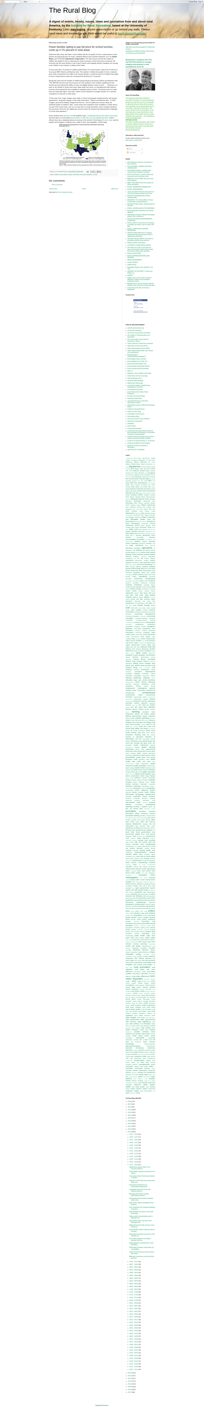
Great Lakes (135, 487)
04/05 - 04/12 (133, 1333)
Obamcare (138, 513)
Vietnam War (151, 529)
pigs (147, 906)
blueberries (129, 572)
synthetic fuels (147, 1039)
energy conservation (138, 690)
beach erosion (132, 564)
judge (145, 817)
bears (139, 564)
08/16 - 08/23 (133, 1281)
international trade (133, 802)
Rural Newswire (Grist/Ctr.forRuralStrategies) (136, 355)
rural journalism (150, 960)
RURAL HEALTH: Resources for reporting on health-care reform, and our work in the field (140, 224)
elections (152, 680)
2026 (129, 1101)
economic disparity (133, 673)
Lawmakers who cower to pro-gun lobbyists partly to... (140, 1190)
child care (151, 593)
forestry (128, 732)
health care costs (143, 761)
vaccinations (139, 1068)
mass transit (129, 842)
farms (153, 712)
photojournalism (140, 904)
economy (137, 676)
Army (153, 466)
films (139, 720)
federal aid (139, 714)
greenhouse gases (139, 755)
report (107, 57)
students (152, 1030)
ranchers (136, 944)
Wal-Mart (134, 531)
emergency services (133, 686)
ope (133, 888)
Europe (153, 479)
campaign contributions (134, 585)
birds (142, 568)
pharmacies (151, 900)
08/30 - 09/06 (133, 1275)
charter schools (143, 591)
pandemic (138, 892)
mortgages (152, 860)
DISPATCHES (131, 265)
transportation (139, 1060)
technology (130, 1044)
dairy (149, 645)
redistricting (136, 950)
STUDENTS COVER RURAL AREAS (139, 245)
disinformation (145, 657)
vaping (153, 1068)
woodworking (151, 1088)
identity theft (129, 788)
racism (144, 942)
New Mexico (144, 509)
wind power (140, 1087)
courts (147, 636)
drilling (135, 663)
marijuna (153, 838)
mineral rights (130, 858)
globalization (130, 749)
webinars (134, 1080)
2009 (129, 1387)
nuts (133, 882)
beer (154, 564)
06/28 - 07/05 (133, 1300)
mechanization (130, 846)
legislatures (129, 828)
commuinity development (141, 612)
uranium (136, 1066)
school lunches (150, 985)
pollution (152, 913)
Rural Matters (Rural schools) (136, 359)
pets (145, 900)
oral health (134, 890)
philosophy (152, 902)
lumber (143, 834)
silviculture (152, 1003)
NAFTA (128, 505)
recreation (152, 948)
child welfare (150, 595)
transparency (151, 1058)
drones (141, 663)
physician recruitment (132, 906)
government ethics (132, 751)
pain (127, 892)
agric (146, 545)
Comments (132, 152)
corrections (138, 632)
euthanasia (129, 701)
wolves (128, 1088)
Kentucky (134, 495)
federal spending (142, 718)
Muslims (152, 503)
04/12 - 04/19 (133, 1330)
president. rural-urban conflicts (142, 925)
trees (147, 1062)
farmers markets (138, 709)
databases (144, 647)
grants (139, 753)
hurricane (135, 784)
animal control (145, 552)
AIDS (150, 460)
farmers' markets (150, 709)
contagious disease (140, 626)
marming (134, 840)
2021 (129, 1115)
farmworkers (130, 714)
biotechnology (135, 568)
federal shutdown (131, 718)
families (152, 705)
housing (129, 782)
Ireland (140, 493)
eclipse (153, 669)
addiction (137, 541)
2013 (129, 1376)
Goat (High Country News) (135, 414)
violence (128, 1072)
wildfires (152, 1085)
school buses (143, 983)
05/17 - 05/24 (133, 1317)
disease (128, 657)
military (135, 854)
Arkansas (149, 466)
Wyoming (138, 535)
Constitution (136, 475)
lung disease (150, 834)
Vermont (144, 529)
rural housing (137, 964)
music (135, 864)
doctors (128, 661)
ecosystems (145, 676)
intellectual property (133, 800)
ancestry (138, 552)
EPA (127, 479)
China (147, 471)
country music (130, 634)
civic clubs (146, 601)
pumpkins (151, 939)
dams (131, 647)
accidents (152, 537)
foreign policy (150, 730)
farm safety (138, 707)
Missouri (140, 503)
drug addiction (135, 665)
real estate (136, 946)
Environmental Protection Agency (140, 479)
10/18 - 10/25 (133, 1162)
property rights (150, 931)
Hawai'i (153, 487)
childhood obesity (137, 597)
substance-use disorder (133, 1034)
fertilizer (128, 720)
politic (145, 911)
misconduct (129, 860)
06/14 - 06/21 (133, 1306)
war (127, 1077)
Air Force (152, 462)
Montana (146, 503)
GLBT (153, 485)
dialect (153, 651)
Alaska (133, 464)
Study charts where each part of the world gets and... (140, 1221)
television (129, 1050)
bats (127, 564)
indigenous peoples (148, 790)
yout (154, 1091)
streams (137, 1028)
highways (148, 774)
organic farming (143, 890)
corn (153, 628)
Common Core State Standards (135, 473)
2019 (129, 1121)
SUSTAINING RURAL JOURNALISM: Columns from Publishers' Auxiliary (139, 171)
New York (152, 509)
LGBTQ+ (140, 495)
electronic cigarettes (132, 684)
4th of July (137, 458)
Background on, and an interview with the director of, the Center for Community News (141, 284)
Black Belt (143, 468)
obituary (139, 884)
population (138, 915)
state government (132, 1019)
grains (127, 753)
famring (128, 707)
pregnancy (151, 919)
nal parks (142, 864)
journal (153, 808)
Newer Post (53, 189)
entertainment (150, 690)
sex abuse (131, 997)
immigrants (136, 788)
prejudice (128, 921)
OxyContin (137, 515)
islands (150, 806)
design (135, 651)
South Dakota (135, 527)
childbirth (129, 597)
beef (142, 564)
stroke (153, 1028)
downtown (152, 661)
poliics (132, 911)
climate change (144, 605)
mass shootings (149, 840)
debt (153, 647)
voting (141, 1074)
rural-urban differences (140, 976)
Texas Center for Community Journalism (140, 343)
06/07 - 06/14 (133, 1308)
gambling (134, 741)
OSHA (153, 511)
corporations (130, 632)
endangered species (146, 688)
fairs (148, 705)
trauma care (135, 1062)
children (56, 174)
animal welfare (149, 554)
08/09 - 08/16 (133, 1284)
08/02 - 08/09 (133, 1286)
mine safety (150, 856)
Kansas (128, 495)
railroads (128, 944)
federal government (133, 716)
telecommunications (133, 1046)
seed (132, 991)
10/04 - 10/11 (133, 1261)
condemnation (129, 622)
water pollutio (147, 1076)
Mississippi (137, 501)
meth (153, 850)
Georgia (128, 487)
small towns (130, 1007)
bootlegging (129, 574)
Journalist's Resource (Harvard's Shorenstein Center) (137, 401)
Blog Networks (138, 300)
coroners (137, 630)
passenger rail (146, 894)
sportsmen (147, 1015)
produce (133, 929)
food (61, 174)
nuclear (128, 879)
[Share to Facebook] (98, 171)
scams (144, 981)
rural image (147, 964)
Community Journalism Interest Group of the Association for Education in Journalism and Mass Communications (141, 432)
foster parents (150, 732)
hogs (147, 776)
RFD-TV (130, 371)
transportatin (129, 1060)
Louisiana (152, 495)
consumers (129, 626)
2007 (129, 1392)
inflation (152, 792)
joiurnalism (147, 808)
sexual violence (137, 1001)
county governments (132, 636)
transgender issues (140, 1058)
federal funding (149, 714)
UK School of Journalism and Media (138, 333)
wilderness (137, 1085)
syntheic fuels (138, 1039)
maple (127, 838)
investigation (138, 804)
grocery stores (150, 755)
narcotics (129, 867)
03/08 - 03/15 (133, 1344)
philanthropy (141, 902)
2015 (129, 1132)
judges (149, 817)
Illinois (127, 491)
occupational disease (149, 884)
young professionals (146, 1091)
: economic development (137, 460)
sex (127, 997)
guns (143, 757)
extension (144, 703)
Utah (140, 529)
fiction (133, 720)
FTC (154, 481)
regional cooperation (131, 952)
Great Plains (144, 487)
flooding (137, 724)
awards (128, 562)
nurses (142, 880)
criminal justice (150, 639)
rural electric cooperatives (134, 962)
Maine (127, 497)
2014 (129, 1373)
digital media (141, 653)
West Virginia (130, 533)
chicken (136, 593)
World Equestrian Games (148, 533)
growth (138, 757)
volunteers (129, 1074)
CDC (127, 470)
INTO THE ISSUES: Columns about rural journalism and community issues (140, 175)
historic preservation (132, 776)
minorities (152, 858)
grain (153, 751)
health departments (142, 763)
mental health (145, 850)
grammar (133, 753)
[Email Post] (87, 171)
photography (130, 904)
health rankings (130, 768)
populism (144, 915)
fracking (138, 735)
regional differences (143, 952)
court (142, 636)
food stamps (144, 728)
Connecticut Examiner (134, 428)
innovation (128, 796)
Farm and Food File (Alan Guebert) (138, 419)
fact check (142, 705)
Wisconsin (138, 533)
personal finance (141, 898)
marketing (128, 840)
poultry (146, 917)
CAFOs (153, 469)
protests (136, 933)
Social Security (145, 525)
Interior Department (149, 491)
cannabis (139, 587)
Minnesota (129, 501)
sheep (140, 1003)
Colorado (152, 470)
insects (144, 796)
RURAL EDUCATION (134, 253)
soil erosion (133, 1011)
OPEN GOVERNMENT (134, 260)
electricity (151, 682)
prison (147, 927)
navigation (133, 871)
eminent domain (149, 686)
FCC (142, 481)
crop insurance (150, 641)
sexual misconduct (143, 999)
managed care (141, 836)
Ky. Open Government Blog (136, 396)
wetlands (144, 1083)
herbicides (151, 770)
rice (154, 958)
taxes (145, 1042)
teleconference (151, 1046)
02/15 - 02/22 (133, 1353)
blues (148, 572)
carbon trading (146, 587)
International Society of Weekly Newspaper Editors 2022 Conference (141, 215)
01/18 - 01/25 (133, 1364)
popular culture (130, 915)
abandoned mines (148, 535)
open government (142, 888)
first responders (138, 722)
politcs (141, 911)
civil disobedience (139, 603)
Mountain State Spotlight (135, 380)
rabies (136, 942)
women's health (141, 1089)
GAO (149, 485)
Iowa (133, 493)
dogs (133, 661)
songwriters (142, 1013)
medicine (129, 850)
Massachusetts (150, 497)
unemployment (144, 1064)
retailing (141, 958)
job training (134, 809)
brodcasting (129, 581)
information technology (135, 794)
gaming (140, 741)
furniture (128, 741)
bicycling (132, 566)
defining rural (130, 649)
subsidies (137, 1032)
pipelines (152, 906)
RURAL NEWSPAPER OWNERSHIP (139, 187)
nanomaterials (151, 864)
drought (148, 663)
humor (147, 782)
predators (144, 919)
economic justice (148, 673)
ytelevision (132, 1093)
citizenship (137, 601)
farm (132, 707)
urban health (144, 1066)
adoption (144, 541)
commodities (130, 612)
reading (128, 946)
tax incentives (136, 1042)
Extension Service (131, 481)
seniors (135, 993)
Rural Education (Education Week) (138, 366)
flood (153, 722)
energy (128, 690)
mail (134, 836)
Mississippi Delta (149, 501)
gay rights (143, 743)
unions (153, 1064)
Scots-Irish (145, 523)
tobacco (141, 1052)
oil (144, 886)
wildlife (128, 1087)
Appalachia (134, 466)
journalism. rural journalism (147, 815)
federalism (152, 718)
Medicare (141, 499)
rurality (128, 981)
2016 (129, 1129)
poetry (153, 908)
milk (141, 856)
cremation (137, 639)
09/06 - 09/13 (133, 1272)
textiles (153, 1050)
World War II (130, 535)
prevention (137, 927)
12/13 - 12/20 (133, 1140)
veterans (135, 1070)
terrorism (141, 1050)
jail (154, 806)
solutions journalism (132, 1013)
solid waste (151, 1011)
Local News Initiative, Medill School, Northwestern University (138, 386)
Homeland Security (143, 489)
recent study (108, 120)
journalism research (148, 813)
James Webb (146, 493)
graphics (144, 753)
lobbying (149, 830)
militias (138, 856)
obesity (70, 174)
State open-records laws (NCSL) (137, 346)
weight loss (147, 1080)
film (136, 720)
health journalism (140, 766)
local (154, 830)
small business (136, 1005)
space (136, 1015)
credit (133, 639)
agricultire (152, 545)
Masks (143, 497)
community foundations (132, 616)
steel (141, 1023)
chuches (153, 597)
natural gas (151, 869)
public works (129, 939)
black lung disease (145, 570)
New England (147, 507)
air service (146, 550)
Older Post (114, 189)
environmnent (151, 697)
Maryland (138, 497)
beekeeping (148, 564)
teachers (152, 1042)
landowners (137, 824)
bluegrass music (139, 572)
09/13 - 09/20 (133, 1270)
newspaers (152, 873)
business (152, 581)
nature (128, 871)
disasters (142, 655)
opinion (152, 888)
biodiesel (145, 566)
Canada (142, 471)
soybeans (129, 1015)
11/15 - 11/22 (133, 1151)
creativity (128, 639)
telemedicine (140, 1048)
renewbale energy (149, 954)
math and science (140, 842)
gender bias (151, 743)
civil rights (149, 603)
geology (137, 747)
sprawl (153, 1015)
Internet (128, 493)
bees (127, 566)
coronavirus (129, 630)
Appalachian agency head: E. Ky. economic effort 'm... (139, 1168)
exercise (144, 701)
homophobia (151, 778)
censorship (152, 589)
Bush (148, 468)
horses (128, 780)
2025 (129, 1104)
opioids (128, 890)
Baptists (137, 468)
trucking (153, 1062)
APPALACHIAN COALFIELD (136, 243)
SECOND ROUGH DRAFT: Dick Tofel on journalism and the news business (140, 239)
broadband (143, 576)
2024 (129, 1107)
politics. (128, 913)
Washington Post (150, 531)
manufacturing (150, 836)
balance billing (138, 562)
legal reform (151, 826)
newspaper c (130, 875)
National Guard (135, 505)
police (128, 911)
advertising (134, 543)
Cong (145, 473)
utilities (151, 1066)
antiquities (143, 556)
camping (128, 587)
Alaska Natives (140, 464)
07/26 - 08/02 (133, 1289)
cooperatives (146, 628)
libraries (138, 828)
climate (135, 605)
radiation (149, 942)
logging (137, 834)
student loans (144, 1029)
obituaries (133, 884)
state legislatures (144, 1022)
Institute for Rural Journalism (91, 25)
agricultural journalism (133, 548)
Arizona (143, 466)
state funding (141, 1017)
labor (153, 820)
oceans (135, 886)
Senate (137, 525)
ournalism (151, 890)
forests (133, 732)
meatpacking (150, 844)
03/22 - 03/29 (133, 1339)
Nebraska (133, 507)
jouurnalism (140, 817)
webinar (128, 1081)
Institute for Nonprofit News (136, 409)
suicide (147, 1034)
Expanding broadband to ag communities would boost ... (139, 1185)
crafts (153, 636)
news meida (144, 873)
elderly (140, 680)
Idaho (153, 489)
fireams (146, 720)
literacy (153, 828)
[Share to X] (96, 171)
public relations (139, 938)
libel (135, 828)
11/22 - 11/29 (133, 1148)
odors (140, 886)
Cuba (129, 477)
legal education (140, 826)
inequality (140, 792)
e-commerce (147, 667)
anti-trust (128, 556)
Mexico (147, 499)
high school (138, 772)
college (133, 610)
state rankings (134, 1024)
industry (134, 792)
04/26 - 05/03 (133, 1325)
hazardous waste (131, 759)
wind (133, 1087)
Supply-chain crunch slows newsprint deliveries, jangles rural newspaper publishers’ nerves (139, 279)
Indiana (135, 491)
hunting (128, 784)
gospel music (140, 749)
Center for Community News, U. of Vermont (141, 441)
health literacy (151, 765)
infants (147, 792)
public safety (150, 938)
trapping (148, 1060)
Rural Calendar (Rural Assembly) (138, 368)
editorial (153, 676)
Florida (128, 485)
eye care (135, 705)
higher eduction (130, 774)
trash (153, 1060)
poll (131, 913)
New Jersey (136, 509)
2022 (129, 1112)
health (153, 759)
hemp (135, 770)
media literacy (146, 846)
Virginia (128, 531)
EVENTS (130, 275)
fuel (140, 739)
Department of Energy (148, 477)
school (153, 981)
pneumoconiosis (130, 908)
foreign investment (139, 730)
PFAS (142, 515)
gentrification (129, 747)
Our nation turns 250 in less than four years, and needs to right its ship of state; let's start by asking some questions (140, 249)
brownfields (136, 581)
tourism (134, 1054)
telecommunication (149, 1044)
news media (135, 873)
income (137, 790)
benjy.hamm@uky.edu (132, 33)
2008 (129, 1389)
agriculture (147, 548)
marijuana (145, 838)
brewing (128, 576)
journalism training (132, 815)
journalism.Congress (131, 817)
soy (154, 1013)
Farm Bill (129, 483)
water (140, 1077)
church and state (137, 599)
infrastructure (150, 794)
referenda (145, 950)
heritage (128, 772)
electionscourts (130, 682)
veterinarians (143, 1070)
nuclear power (135, 880)
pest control (151, 898)
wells (139, 1082)
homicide (144, 778)
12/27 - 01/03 (133, 1134)
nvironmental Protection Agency (145, 882)
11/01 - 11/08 (133, 1156)
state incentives (131, 1022)
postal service (131, 917)
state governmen (150, 1017)
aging (131, 545)
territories (135, 1050)
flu (151, 724)
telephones (151, 1048)
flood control (130, 724)
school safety (130, 987)
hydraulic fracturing (133, 786)
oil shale (148, 886)
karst (138, 820)
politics (151, 911)
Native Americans (148, 505)
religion (152, 952)
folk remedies (134, 726)
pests (135, 900)
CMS (130, 470)
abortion (128, 537)
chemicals (129, 593)
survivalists (129, 1038)
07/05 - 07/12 (133, 1297)
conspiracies (140, 624)
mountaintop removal (146, 862)
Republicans (151, 521)
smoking (138, 1007)
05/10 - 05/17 (133, 1320)
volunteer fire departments (146, 1072)
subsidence (129, 1031)
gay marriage (134, 743)
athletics (152, 558)
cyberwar (143, 645)
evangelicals (136, 701)
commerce (151, 610)
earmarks (136, 669)
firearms (152, 720)
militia (134, 856)
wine (147, 1087)
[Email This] (91, 171)
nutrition (65, 174)
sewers (153, 995)
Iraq (137, 493)
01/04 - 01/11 (133, 1369)
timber (136, 1052)
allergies (133, 552)
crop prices (129, 643)
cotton (153, 632)
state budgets (131, 1017)
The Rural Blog (72, 10)
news (139, 871)
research (152, 956)
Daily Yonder (131, 426)
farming (136, 711)
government (150, 749)
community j (143, 616)
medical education (136, 848)
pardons (128, 894)
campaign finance (149, 585)
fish (145, 722)
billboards (138, 566)
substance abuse (148, 1032)
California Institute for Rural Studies (138, 443)
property (152, 929)
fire (143, 720)
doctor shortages (148, 659)
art (138, 558)
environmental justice (140, 697)
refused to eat (68, 116)
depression (129, 651)
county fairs (138, 634)
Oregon (153, 513)
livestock (139, 830)
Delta (132, 477)
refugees (152, 950)
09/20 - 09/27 (133, 1267)
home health (129, 778)
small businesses (148, 1005)
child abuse (143, 593)
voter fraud (135, 1074)
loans (144, 830)
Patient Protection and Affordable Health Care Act (140, 518)
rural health (76, 174)
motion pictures (131, 862)
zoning (138, 1093)
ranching (143, 944)
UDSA (153, 527)
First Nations (151, 483)
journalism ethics (132, 813)
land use (144, 822)
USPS (136, 529)
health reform (140, 768)
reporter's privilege (142, 956)
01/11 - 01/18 (133, 1366)
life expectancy (146, 828)
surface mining (149, 1036)
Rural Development (133, 523)
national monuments (149, 866)
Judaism (153, 493)
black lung (134, 570)
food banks (147, 726)
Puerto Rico (143, 521)
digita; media (130, 653)
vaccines (147, 1068)
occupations (129, 886)
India (131, 491)
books (153, 572)
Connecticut (129, 475)
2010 (129, 1384)
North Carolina (131, 511)
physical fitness (150, 904)
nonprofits (152, 878)
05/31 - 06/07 (133, 1311)
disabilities (129, 655)
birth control (147, 568)
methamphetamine (141, 852)
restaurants (129, 958)
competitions (129, 620)
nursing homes (150, 880)
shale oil (134, 1003)
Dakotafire (130, 423)
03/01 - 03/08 (133, 1347)
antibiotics (136, 556)
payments (152, 896)
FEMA (150, 481)
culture (128, 645)
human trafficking (138, 782)
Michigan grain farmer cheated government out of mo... (139, 1194)
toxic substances (136, 1056)
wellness (135, 1082)
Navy (127, 507)
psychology (145, 933)
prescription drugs (148, 923)
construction (151, 624)
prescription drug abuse (133, 923)
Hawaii (127, 489)
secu (154, 989)
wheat (150, 1083)
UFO (127, 529)
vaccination (129, 1068)
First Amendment (140, 483)
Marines (132, 497)
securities (128, 991)
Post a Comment (57, 185)
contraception (137, 628)
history (142, 776)
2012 (129, 1378)
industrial (128, 792)
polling (142, 913)
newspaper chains (147, 875)
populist (150, 915)
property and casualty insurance (135, 931)
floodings (143, 724)
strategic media (130, 1028)
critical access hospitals (133, 641)
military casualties (144, 854)
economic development (145, 671)
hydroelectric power (148, 786)
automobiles (130, 560)
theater (128, 1052)
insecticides (137, 796)
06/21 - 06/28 (133, 1303)
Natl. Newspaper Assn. (134, 378)
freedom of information (134, 737)
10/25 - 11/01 (133, 1159)
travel (142, 1062)
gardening (145, 741)
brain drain (152, 574)
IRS (150, 489)
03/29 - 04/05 (133, 1336)
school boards (131, 983)
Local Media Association (135, 389)
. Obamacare (129, 458)
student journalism (132, 1030)
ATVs (153, 460)
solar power (142, 1011)
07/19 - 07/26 (133, 1292)
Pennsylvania (130, 521)
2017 (129, 1126)
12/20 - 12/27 (133, 1137)
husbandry (152, 784)
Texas (149, 527)
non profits (143, 877)
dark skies (137, 647)
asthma (147, 558)
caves (127, 589)
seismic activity (139, 991)
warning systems (133, 1076)
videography (151, 1070)
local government (143, 832)
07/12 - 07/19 (133, 1295)
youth (127, 1093)
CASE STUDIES (132, 262)
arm (135, 558)
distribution (129, 659)
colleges (138, 610)
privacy (128, 929)
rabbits (132, 942)
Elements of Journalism (134, 421)
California (136, 471)
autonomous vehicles (141, 560)
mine (144, 856)
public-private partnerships (140, 939)
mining (146, 858)
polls (146, 913)
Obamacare (130, 513)
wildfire (145, 1085)
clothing (153, 605)
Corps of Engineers (145, 475)
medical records (150, 848)
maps (139, 838)
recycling (128, 950)
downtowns (129, 663)
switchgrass (129, 1039)
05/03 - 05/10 (133, 1322)
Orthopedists (129, 515)
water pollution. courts (141, 1078)
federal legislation (149, 716)
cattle (153, 587)
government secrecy (144, 751)
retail (135, 958)
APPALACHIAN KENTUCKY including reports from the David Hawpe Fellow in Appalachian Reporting (140, 234)
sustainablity (151, 1038)
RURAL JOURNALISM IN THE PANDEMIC (141, 208)
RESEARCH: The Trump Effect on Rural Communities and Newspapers (140, 200)
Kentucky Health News (134, 398)
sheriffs (145, 1003)
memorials (136, 850)
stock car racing (130, 1025)
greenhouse (129, 755)
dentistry (152, 649)
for (149, 728)
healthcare (149, 768)
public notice (130, 938)
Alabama (128, 464)
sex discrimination (141, 997)
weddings (140, 1080)
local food (130, 832)
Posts (130, 149)
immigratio (143, 788)
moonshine (145, 860)
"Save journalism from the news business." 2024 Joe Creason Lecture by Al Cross (141, 192)
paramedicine (151, 892)
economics (129, 676)
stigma (153, 1023)
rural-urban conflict (139, 971)
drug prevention (146, 665)
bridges (134, 576)
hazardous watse (144, 759)
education (129, 680)
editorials (146, 678)
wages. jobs (152, 1074)
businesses (144, 583)
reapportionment (146, 946)
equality (145, 699)
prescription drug (148, 921)
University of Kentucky (134, 330)
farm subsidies (149, 707)
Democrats (138, 477)
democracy (145, 649)
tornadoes (128, 1054)
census (128, 591)
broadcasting (150, 579)
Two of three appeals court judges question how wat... (140, 1239)
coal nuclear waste (144, 608)
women (133, 1089)
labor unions (130, 822)
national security (140, 869)
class (130, 605)
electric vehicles (141, 682)
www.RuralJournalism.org (135, 328)
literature (128, 830)
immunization (129, 790)
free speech (151, 735)
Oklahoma (147, 513)
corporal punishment (148, 630)
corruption (146, 632)
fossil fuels (141, 732)
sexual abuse (131, 999)
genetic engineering (141, 745)
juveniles (134, 820)
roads (132, 960)
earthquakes (145, 669)
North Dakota (144, 511)
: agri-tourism (145, 458)
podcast (143, 908)
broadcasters (138, 579)
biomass (128, 568)
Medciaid (128, 499)
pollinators (136, 913)
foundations (129, 735)
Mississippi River (131, 503)
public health (139, 935)
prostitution (129, 933)
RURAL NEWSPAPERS (135, 189)
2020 (129, 1118)
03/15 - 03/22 (133, 1342)
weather (152, 1079)
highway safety (140, 774)
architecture (129, 558)
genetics (152, 745)
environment (148, 692)
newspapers (132, 877)
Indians (139, 491)
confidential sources (139, 622)
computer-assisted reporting (145, 620)
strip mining (145, 1028)
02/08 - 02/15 (133, 1355)
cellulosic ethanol (135, 589)
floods (148, 724)
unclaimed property (131, 1064)
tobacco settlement (149, 1052)
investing (136, 807)
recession (135, 948)
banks (153, 562)
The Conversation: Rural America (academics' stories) (138, 340)
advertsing (142, 543)
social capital (146, 1007)
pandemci (131, 892)
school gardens (139, 985)
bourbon (145, 574)
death (150, 647)
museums (128, 864)
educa (153, 678)
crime (143, 639)
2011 (129, 1381)
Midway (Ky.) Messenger (135, 383)
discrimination (150, 655)
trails (131, 1058)
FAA (138, 481)
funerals (153, 739)
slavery (128, 1005)
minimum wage (138, 858)
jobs (141, 809)
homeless (137, 778)
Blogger (105, 1405)
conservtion (129, 624)
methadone (129, 852)
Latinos (146, 495)
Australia (128, 468)
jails (127, 809)
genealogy (129, 745)
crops (136, 643)
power (128, 919)
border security (138, 574)
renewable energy (133, 954)
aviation (152, 560)
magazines (129, 836)
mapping (133, 838)
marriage (140, 840)
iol (140, 806)
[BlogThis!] (93, 171)
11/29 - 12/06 (133, 1145)
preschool (136, 921)
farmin (127, 712)
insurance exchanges (133, 798)
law (150, 824)
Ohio (142, 513)
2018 (129, 1123)
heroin (133, 772)
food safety (135, 728)
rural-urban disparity (149, 979)
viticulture (134, 1072)
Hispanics (133, 489)
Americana (149, 464)
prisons (152, 927)
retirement (148, 958)
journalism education (147, 811)
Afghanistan (129, 462)
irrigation (144, 807)
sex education (151, 997)
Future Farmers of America (138, 485)
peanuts (128, 898)
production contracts (143, 929)
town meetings (142, 1054)
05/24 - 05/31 (133, 1314)
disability (135, 655)
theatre (132, 1052)
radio (153, 942)
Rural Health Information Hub (136, 364)
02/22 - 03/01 (133, 1350)
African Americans (140, 462)
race (140, 942)
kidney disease (146, 820)
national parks (130, 869)
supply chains (137, 1036)
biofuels (152, 566)
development (141, 651)
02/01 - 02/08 (133, 1358)
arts (142, 558)
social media (135, 1009)
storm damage (144, 1025)
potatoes (140, 917)
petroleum (141, 900)
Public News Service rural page (137, 376)
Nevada (139, 507)
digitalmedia (152, 653)
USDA (131, 529)
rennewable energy (131, 956)
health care (130, 761)
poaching (137, 908)
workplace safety (132, 1091)
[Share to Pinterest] (100, 171)
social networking (146, 1009)
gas (150, 741)
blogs (153, 570)
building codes (143, 581)
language (145, 824)
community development (144, 614)
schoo (148, 981)
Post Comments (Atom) (65, 192)
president (129, 925)
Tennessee (143, 527)
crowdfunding (142, 643)
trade (144, 1056)
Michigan (152, 499)
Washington (141, 531)
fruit (136, 739)
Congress (151, 473)
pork (153, 915)
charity (134, 591)
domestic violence (142, 661)
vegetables (129, 1070)
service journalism (144, 993)
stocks (138, 1025)
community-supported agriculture (145, 618)
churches (147, 599)
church (128, 599)
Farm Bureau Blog (133, 416)
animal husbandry (138, 554)
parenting (134, 894)
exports (136, 703)
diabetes (148, 651)
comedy (145, 610)
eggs (135, 680)
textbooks (148, 1050)
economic (128, 671)
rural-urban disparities (86, 174)
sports (141, 1015)
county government (149, 634)
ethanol (152, 699)
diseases (135, 657)
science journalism (132, 989)
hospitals (152, 780)
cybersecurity (135, 645)
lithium (133, 830)
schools (95, 174)
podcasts (148, 908)
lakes (137, 822)
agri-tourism (139, 545)
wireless (152, 1087)
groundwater (130, 757)
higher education (148, 772)
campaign (152, 583)
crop (143, 640)
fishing (148, 722)
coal (128, 607)
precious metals (135, 919)
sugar (143, 1034)
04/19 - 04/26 (133, 1328)
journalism (137, 307)
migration (129, 854)
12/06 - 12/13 (133, 1142)
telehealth (129, 1048)
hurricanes (143, 784)
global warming (148, 747)
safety (134, 981)
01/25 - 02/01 (133, 1361)
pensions (133, 898)
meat (142, 844)
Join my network (138, 310)
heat (132, 769)
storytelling (152, 1025)
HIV (149, 487)
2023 (129, 1110)
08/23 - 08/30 (133, 1278)
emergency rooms (148, 684)
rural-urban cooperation (140, 973)
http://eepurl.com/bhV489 (134, 140)
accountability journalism (135, 539)
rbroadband (152, 944)
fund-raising (146, 739)
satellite (139, 981)
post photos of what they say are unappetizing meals (90, 118)
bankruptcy (147, 562)
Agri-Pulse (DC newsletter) (135, 449)
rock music (137, 960)
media (139, 846)
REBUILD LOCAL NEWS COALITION (139, 373)
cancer (133, 587)
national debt (138, 866)
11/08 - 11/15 (133, 1153)
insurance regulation (148, 798)
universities (129, 1066)
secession (148, 989)
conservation (150, 622)
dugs (140, 667)
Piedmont (137, 521)
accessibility (139, 537)
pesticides (129, 900)
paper (145, 892)
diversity (136, 659)
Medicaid (134, 499)
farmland (146, 712)
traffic (127, 1058)
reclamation (143, 948)
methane (152, 852)
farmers (128, 709)
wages (146, 1074)
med (136, 846)
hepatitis (140, 769)
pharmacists (129, 902)
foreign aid (129, 730)
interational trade (149, 800)
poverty (152, 917)
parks (139, 894)
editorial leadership (133, 678)
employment (130, 688)
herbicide (145, 769)
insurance (152, 796)
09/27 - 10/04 (133, 1264)
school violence (142, 987)
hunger (153, 782)
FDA (145, 481)
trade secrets (151, 1056)
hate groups (151, 757)
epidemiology (137, 699)
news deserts (146, 871)
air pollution (137, 550)
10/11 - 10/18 (133, 1165)
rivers (127, 960)
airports (153, 550)
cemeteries (145, 589)
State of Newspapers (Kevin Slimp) (138, 348)
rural (141, 307)
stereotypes (147, 1024)
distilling (153, 657)
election (145, 680)
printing (143, 927)
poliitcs (137, 911)
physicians (142, 906)
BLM (132, 469)
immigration (150, 788)
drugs (135, 667)
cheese (153, 591)
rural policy (139, 969)
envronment (129, 699)
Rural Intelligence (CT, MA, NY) (137, 361)
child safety (139, 595)
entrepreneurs (130, 693)
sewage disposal (145, 995)
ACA (146, 460)
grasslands (152, 753)
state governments (147, 1019)
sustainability (140, 1038)
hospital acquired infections (140, 780)
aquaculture (151, 556)
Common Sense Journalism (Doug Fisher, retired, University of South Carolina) (140, 437)
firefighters (129, 722)
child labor (129, 595)
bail (133, 562)
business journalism (132, 583)
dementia (138, 649)
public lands (150, 935)
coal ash (134, 608)
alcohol (128, 552)
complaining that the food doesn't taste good (102, 116)
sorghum (149, 1013)
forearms (152, 728)
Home (84, 189)
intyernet (145, 802)
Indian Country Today (134, 411)
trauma (128, 1062)
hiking (153, 774)
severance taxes (135, 995)
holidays (152, 776)
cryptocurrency (150, 643)
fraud (144, 735)
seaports (142, 989)
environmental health (134, 695)
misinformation (137, 860)
